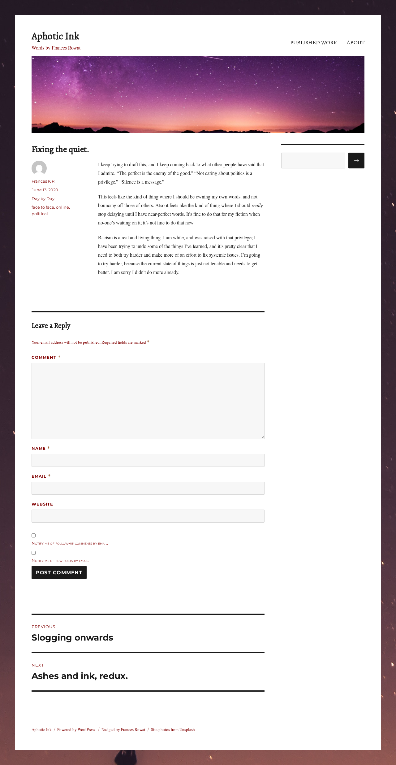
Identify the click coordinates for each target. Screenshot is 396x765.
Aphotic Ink (55, 36)
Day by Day (43, 198)
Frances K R (43, 181)
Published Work (313, 42)
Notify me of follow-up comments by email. (70, 543)
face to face (43, 207)
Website (42, 504)
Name (41, 448)
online (62, 207)
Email (41, 476)
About (355, 42)
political (40, 213)
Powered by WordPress (76, 729)
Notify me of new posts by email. (60, 560)
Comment (46, 357)
